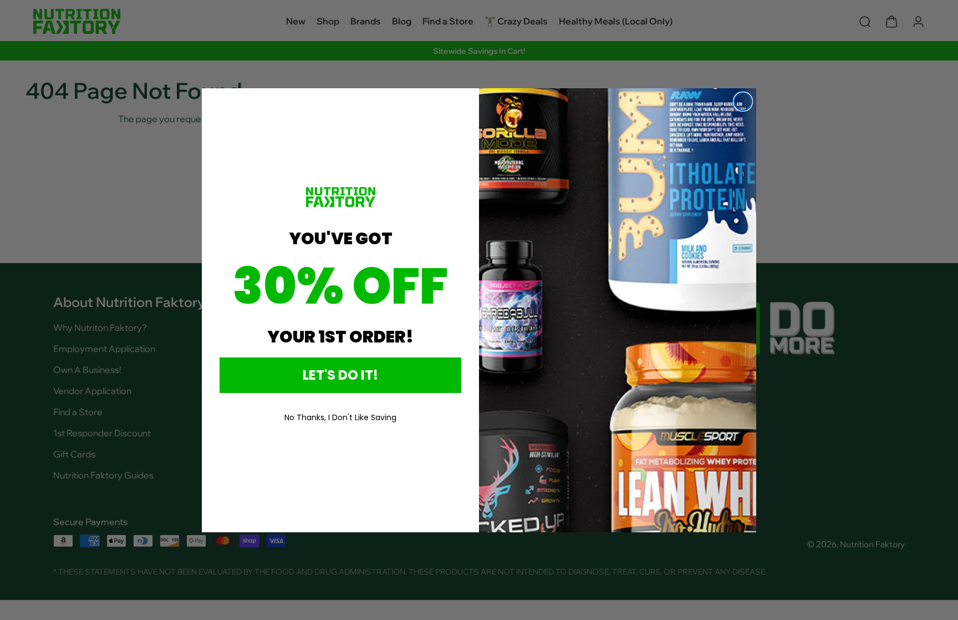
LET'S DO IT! (340, 375)
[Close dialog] (743, 101)
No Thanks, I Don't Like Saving (340, 417)
